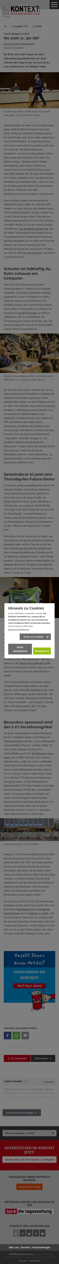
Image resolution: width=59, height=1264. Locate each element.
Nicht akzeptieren (20, 649)
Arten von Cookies (33, 636)
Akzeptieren (42, 651)
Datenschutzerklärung (18, 629)
